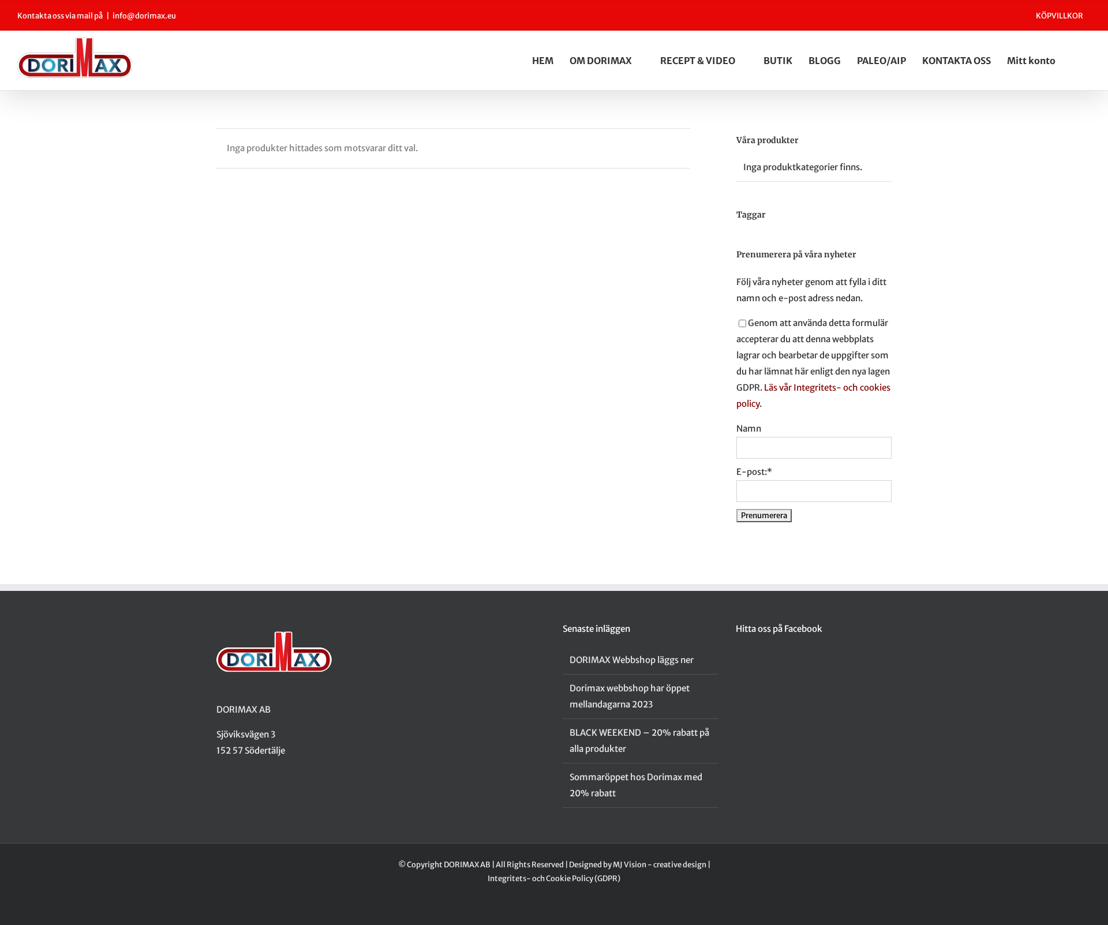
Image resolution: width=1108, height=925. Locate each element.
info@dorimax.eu (144, 16)
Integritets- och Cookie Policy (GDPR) (554, 878)
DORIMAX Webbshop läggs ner (632, 659)
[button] (1087, 60)
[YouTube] (249, 795)
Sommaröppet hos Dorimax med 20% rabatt (636, 785)
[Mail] (264, 795)
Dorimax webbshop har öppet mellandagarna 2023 (630, 696)
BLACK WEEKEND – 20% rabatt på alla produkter (639, 740)
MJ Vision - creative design (659, 865)
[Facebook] (219, 795)
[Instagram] (234, 795)
